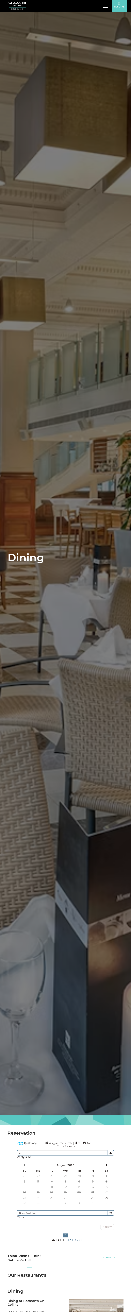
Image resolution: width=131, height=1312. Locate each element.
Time (20, 1217)
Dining (108, 1257)
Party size (24, 1157)
